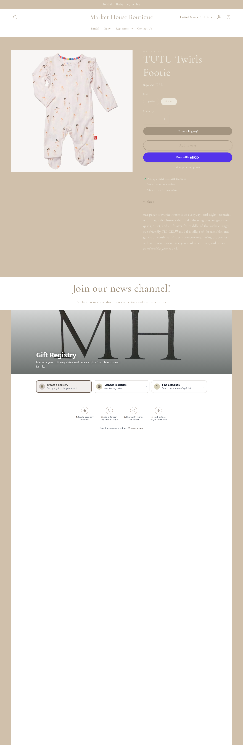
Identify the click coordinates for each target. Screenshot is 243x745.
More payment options (188, 167)
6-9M (169, 101)
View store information (162, 190)
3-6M (153, 102)
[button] (15, 17)
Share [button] (150, 201)
